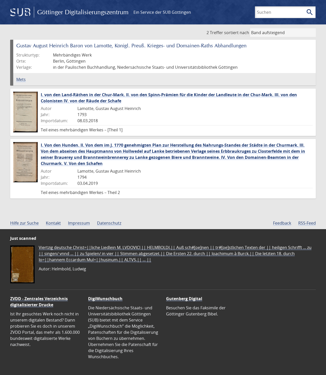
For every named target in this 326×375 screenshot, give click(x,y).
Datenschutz (109, 223)
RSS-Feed (307, 223)
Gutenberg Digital (184, 298)
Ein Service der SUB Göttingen (162, 12)
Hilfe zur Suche (24, 223)
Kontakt (53, 223)
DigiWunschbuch (105, 298)
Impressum (79, 223)
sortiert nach (236, 32)
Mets (21, 79)
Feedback (282, 223)
